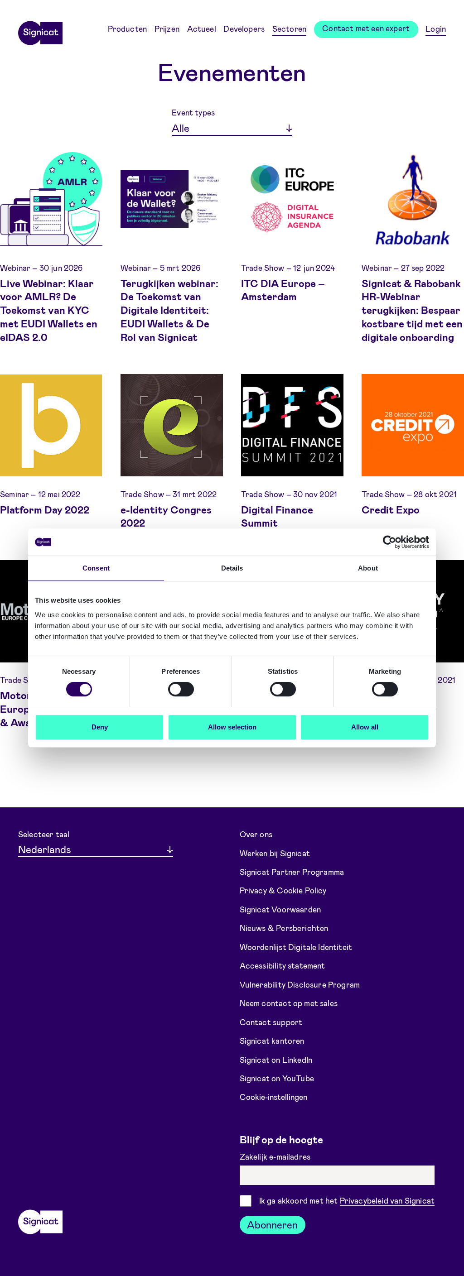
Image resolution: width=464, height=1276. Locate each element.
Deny (100, 727)
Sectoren (289, 28)
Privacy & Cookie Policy (283, 890)
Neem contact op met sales (289, 1002)
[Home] (40, 30)
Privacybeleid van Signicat (387, 1200)
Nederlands (44, 849)
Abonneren (272, 1224)
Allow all (364, 727)
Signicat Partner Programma (292, 871)
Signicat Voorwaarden (280, 909)
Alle (180, 128)
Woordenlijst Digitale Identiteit (296, 946)
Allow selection (232, 727)
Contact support (271, 1021)
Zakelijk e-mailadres (276, 1156)
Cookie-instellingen (273, 1096)
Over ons (256, 834)
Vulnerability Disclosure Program (300, 984)
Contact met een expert (366, 28)
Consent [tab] (96, 568)
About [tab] (368, 568)
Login (435, 28)
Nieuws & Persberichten (284, 927)
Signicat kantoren (272, 1040)
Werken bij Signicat (275, 852)
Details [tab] (232, 568)
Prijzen (167, 28)
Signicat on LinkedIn (276, 1059)
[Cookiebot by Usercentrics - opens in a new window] (389, 542)
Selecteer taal (43, 834)
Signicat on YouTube (277, 1078)
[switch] (181, 689)
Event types (193, 112)
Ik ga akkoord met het (347, 1200)
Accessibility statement (282, 965)
